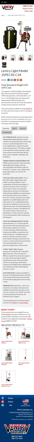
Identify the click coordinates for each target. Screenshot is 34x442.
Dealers (8, 314)
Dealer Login (28, 11)
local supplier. (24, 303)
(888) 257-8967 (28, 6)
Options (23, 128)
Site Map (30, 419)
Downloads (7, 132)
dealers (15, 303)
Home (2, 15)
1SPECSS (29, 109)
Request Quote (28, 8)
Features (6, 128)
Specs (14, 128)
